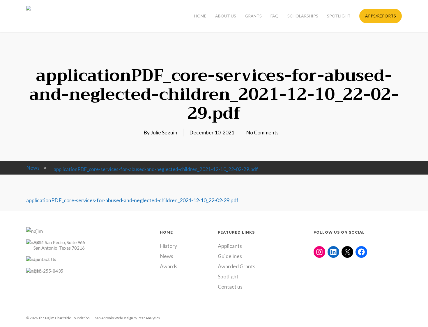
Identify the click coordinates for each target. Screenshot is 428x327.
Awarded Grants (236, 266)
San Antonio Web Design (114, 318)
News (33, 167)
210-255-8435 (48, 270)
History (168, 246)
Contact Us (44, 259)
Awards (168, 266)
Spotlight (228, 276)
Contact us (230, 286)
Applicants (230, 246)
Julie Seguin (164, 132)
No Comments (262, 132)
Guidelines (230, 256)
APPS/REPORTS (380, 15)
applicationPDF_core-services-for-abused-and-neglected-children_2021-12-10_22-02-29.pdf (132, 200)
